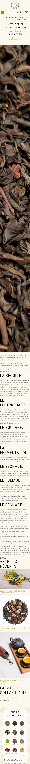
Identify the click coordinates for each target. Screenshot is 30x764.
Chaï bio (14, 736)
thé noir (21, 355)
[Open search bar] (21, 12)
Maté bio (21, 735)
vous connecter (12, 698)
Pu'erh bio (15, 744)
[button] (0, 558)
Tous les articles (11, 17)
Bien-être (10, 19)
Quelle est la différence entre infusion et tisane (12, 592)
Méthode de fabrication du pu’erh (13, 629)
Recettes (22, 17)
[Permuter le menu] (2, 12)
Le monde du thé (20, 19)
